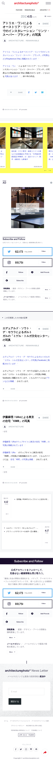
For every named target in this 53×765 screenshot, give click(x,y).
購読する (15, 701)
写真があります (11, 76)
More (46, 289)
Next (50, 170)
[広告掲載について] (44, 183)
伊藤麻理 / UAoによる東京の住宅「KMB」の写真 (18, 418)
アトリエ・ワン (9, 65)
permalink (24, 109)
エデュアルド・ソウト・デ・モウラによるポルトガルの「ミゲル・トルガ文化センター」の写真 (26, 334)
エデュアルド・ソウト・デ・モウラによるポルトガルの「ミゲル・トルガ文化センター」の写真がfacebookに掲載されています (26, 360)
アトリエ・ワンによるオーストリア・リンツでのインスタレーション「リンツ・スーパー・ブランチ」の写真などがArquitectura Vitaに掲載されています (26, 55)
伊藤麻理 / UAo (9, 452)
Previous (45, 170)
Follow (43, 251)
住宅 (5, 431)
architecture (16, 41)
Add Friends (44, 272)
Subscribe (20, 280)
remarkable (32, 41)
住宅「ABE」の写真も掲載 (21, 459)
